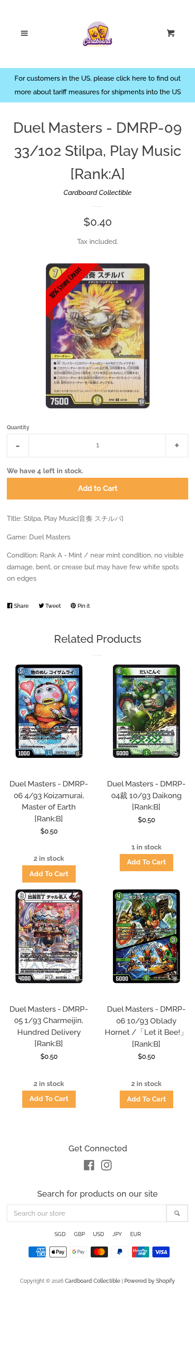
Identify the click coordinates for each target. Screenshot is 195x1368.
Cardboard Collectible (97, 193)
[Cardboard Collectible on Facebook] (89, 1167)
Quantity (18, 427)
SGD (60, 1234)
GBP (79, 1234)
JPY (117, 1234)
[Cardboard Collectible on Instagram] (106, 1167)
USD (98, 1234)
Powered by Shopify (149, 1281)
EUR (135, 1234)
